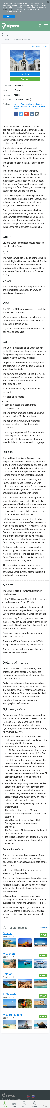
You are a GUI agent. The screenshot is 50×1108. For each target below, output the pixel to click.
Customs (30, 104)
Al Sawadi (9, 994)
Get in (16, 104)
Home (6, 40)
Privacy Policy (8, 10)
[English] (28, 1096)
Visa (22, 104)
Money (17, 106)
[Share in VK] (32, 114)
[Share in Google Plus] (26, 114)
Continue (9, 16)
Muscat (7, 933)
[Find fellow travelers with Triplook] (11, 25)
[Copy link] (37, 114)
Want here (25, 79)
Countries (17, 40)
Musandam (10, 953)
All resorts (42, 928)
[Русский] (33, 1096)
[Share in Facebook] (16, 114)
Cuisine (38, 104)
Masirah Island (12, 1014)
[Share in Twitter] (21, 114)
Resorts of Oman (39, 46)
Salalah (7, 974)
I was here (25, 74)
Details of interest (29, 106)
